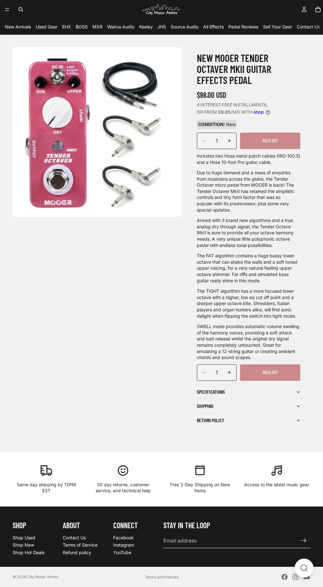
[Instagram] (295, 577)
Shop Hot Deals (28, 552)
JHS (161, 26)
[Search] (21, 9)
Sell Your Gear (277, 26)
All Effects (213, 26)
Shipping (205, 406)
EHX (66, 26)
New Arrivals (18, 26)
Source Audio (184, 26)
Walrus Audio (120, 26)
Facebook (123, 537)
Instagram (123, 545)
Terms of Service (80, 545)
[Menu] (7, 9)
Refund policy (77, 552)
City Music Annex (42, 576)
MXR (97, 26)
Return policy (210, 420)
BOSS (82, 26)
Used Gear (46, 26)
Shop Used (24, 537)
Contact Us (308, 26)
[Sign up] (303, 540)
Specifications (211, 392)
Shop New (23, 545)
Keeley (146, 26)
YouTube (122, 552)
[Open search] (304, 568)
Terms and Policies (162, 577)
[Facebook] (284, 577)
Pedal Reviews (243, 26)
